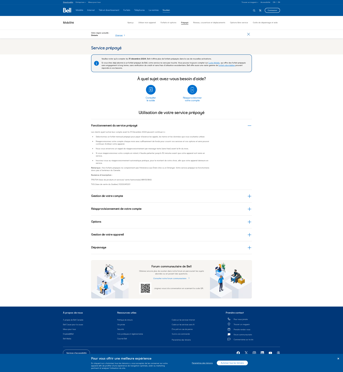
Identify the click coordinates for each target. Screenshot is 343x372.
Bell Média (67, 338)
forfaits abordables (227, 65)
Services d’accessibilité (76, 353)
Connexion (272, 10)
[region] (171, 363)
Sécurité (120, 329)
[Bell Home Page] (67, 10)
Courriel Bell (122, 338)
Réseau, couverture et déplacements (209, 22)
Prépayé (184, 22)
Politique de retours (125, 320)
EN (279, 2)
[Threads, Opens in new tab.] (278, 353)
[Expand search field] (254, 10)
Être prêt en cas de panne (182, 329)
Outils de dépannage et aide (265, 22)
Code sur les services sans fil (183, 324)
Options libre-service (239, 22)
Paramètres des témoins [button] (181, 340)
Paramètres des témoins (202, 363)
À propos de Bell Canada (73, 320)
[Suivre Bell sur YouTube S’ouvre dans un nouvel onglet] (270, 353)
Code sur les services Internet (183, 320)
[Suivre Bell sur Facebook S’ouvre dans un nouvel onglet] (238, 353)
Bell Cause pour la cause (73, 324)
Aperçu (130, 22)
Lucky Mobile (214, 63)
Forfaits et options (168, 22)
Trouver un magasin (249, 2)
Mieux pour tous (94, 2)
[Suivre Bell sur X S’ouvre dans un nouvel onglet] (246, 353)
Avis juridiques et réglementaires (130, 334)
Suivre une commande (181, 334)
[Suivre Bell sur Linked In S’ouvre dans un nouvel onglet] (262, 353)
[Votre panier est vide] (260, 10)
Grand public (68, 2)
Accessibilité (265, 2)
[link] (229, 319)
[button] (120, 35)
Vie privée (121, 324)
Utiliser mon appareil (147, 22)
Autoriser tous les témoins (232, 363)
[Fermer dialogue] (338, 358)
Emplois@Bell (68, 334)
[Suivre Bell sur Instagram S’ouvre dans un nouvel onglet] (254, 353)
